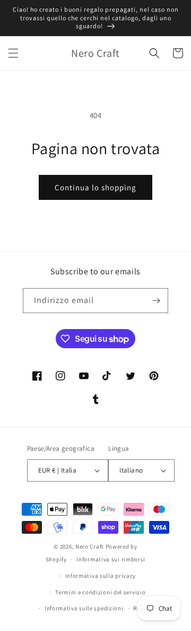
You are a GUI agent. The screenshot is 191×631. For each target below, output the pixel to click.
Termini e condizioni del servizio (100, 592)
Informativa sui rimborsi (110, 559)
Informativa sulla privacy (100, 575)
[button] (13, 53)
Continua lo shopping (95, 187)
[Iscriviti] (156, 300)
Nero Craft (89, 546)
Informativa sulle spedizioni (84, 608)
